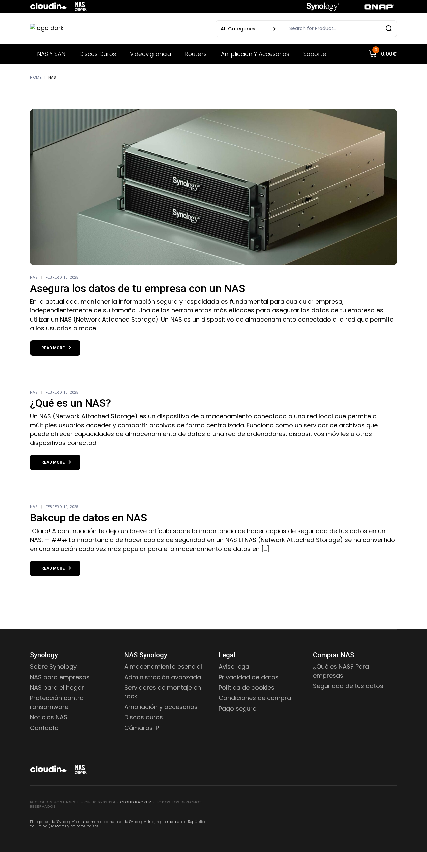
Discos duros (143, 717)
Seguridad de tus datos (348, 686)
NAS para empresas (60, 677)
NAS (34, 277)
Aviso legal (235, 666)
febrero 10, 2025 (62, 277)
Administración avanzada (162, 677)
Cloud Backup (135, 802)
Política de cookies (246, 687)
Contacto (44, 728)
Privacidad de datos (249, 677)
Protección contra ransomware (57, 702)
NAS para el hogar (57, 687)
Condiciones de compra (255, 698)
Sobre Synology (53, 666)
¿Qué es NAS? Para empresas (341, 670)
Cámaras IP (141, 728)
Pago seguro (238, 708)
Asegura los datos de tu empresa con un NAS (137, 288)
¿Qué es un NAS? (70, 403)
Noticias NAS (48, 717)
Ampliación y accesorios (161, 707)
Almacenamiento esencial (163, 666)
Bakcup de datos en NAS (88, 517)
